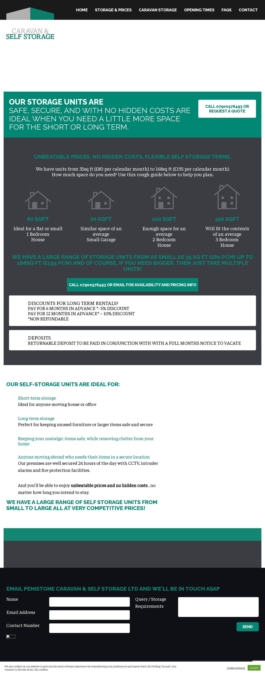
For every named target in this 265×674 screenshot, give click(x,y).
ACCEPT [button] (254, 667)
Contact (248, 10)
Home (82, 10)
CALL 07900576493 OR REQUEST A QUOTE (227, 108)
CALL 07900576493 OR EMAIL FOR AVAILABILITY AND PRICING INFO (132, 284)
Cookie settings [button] (236, 667)
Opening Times (199, 10)
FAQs (226, 10)
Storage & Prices (113, 10)
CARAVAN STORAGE (158, 10)
